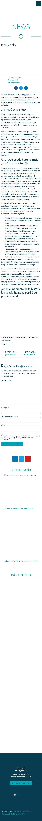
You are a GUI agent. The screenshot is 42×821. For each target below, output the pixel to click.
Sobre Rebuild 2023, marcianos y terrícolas (21, 561)
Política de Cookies (18, 814)
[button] (16, 88)
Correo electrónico (9, 416)
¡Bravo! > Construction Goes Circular (19, 508)
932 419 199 (21, 768)
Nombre (5, 408)
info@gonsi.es (21, 770)
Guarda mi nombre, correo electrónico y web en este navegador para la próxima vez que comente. (20, 437)
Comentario (6, 380)
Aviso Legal (19, 811)
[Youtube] (28, 459)
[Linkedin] (15, 459)
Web (3, 425)
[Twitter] (21, 459)
